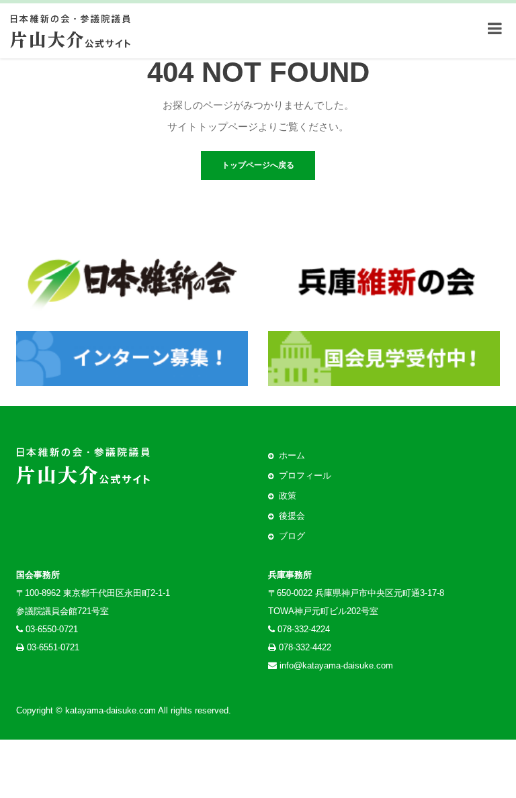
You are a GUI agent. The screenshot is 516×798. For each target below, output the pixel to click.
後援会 (292, 516)
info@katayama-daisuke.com (336, 665)
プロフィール (305, 475)
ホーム (292, 455)
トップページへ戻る (258, 165)
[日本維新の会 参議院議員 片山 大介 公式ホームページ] (70, 28)
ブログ (292, 536)
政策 (287, 496)
